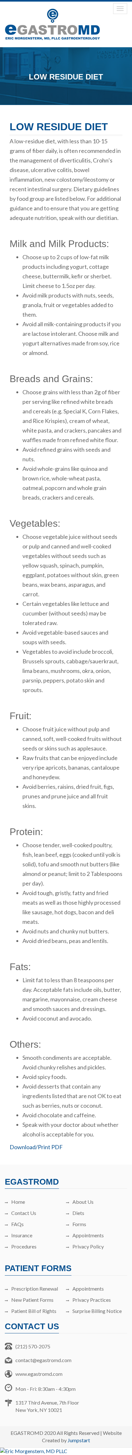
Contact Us (23, 1213)
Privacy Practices (91, 1300)
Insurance (21, 1235)
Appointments (88, 1235)
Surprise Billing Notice (97, 1311)
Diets (78, 1213)
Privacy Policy (88, 1246)
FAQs (17, 1224)
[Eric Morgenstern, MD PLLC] (66, 1451)
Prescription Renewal (34, 1288)
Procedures (24, 1246)
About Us (83, 1202)
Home (18, 1202)
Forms (79, 1224)
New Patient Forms (32, 1300)
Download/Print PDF (36, 1146)
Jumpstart (79, 1440)
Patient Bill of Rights (33, 1311)
